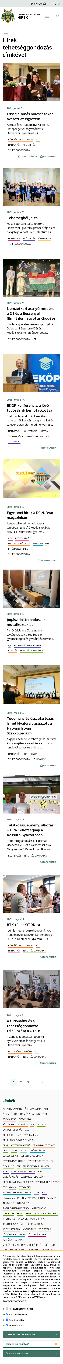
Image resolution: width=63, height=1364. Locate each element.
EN (59, 3)
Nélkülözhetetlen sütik (21, 1309)
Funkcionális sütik (18, 1314)
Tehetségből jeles (22, 217)
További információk (14, 1300)
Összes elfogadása (17, 1353)
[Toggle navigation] (47, 16)
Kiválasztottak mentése (20, 1334)
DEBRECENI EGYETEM (29, 14)
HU (54, 3)
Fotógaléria (49, 156)
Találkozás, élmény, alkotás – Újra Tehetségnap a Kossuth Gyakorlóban (30, 830)
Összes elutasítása (17, 1344)
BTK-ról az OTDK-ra (23, 924)
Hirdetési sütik (16, 1325)
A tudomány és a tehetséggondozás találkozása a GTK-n (23, 1026)
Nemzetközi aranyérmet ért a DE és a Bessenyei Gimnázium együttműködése (31, 313)
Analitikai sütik (16, 1320)
